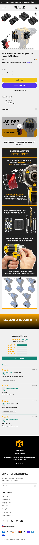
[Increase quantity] (11, 73)
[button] (11, 345)
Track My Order (6, 499)
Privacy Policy (6, 509)
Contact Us (5, 496)
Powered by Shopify (20, 539)
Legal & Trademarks (7, 515)
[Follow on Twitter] (7, 521)
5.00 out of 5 (24, 339)
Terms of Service (6, 512)
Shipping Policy (6, 502)
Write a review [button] (19, 358)
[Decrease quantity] (4, 73)
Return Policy (5, 506)
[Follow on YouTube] (21, 521)
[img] (6, 370)
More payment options (19, 90)
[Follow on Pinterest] (17, 521)
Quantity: (4, 69)
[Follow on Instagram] (12, 521)
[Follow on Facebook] (3, 521)
